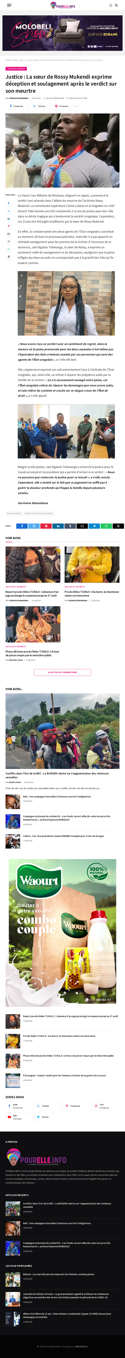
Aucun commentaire (55, 98)
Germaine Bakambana (18, 98)
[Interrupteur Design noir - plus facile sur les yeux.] (111, 5)
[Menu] (9, 5)
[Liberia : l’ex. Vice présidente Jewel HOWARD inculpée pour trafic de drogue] (13, 841)
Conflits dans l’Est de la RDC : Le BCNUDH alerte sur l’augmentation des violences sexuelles (57, 775)
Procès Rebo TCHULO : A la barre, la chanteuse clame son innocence (92, 593)
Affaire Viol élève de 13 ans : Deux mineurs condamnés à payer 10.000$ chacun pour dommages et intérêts (67, 1315)
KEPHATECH (81, 1346)
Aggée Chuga (15, 782)
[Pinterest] (9, 226)
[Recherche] (116, 5)
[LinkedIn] (9, 218)
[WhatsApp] (9, 249)
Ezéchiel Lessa (16, 660)
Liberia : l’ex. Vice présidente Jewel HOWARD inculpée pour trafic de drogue (63, 836)
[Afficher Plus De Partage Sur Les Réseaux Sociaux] (76, 106)
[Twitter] (9, 211)
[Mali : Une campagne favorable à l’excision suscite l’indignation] (13, 802)
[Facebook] (9, 203)
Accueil (9, 60)
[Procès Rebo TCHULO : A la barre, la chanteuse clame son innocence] (92, 565)
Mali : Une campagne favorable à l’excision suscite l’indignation (57, 796)
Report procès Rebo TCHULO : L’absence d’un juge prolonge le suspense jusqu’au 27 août (32, 593)
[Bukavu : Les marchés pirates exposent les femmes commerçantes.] (13, 1279)
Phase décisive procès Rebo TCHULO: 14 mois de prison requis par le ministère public (32, 653)
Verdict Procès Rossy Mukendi (39, 513)
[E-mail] (9, 234)
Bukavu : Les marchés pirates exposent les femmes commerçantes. (59, 1274)
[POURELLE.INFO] (62, 5)
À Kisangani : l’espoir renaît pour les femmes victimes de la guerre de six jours (64, 1075)
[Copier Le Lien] (9, 241)
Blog (15, 60)
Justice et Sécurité (16, 69)
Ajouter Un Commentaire (62, 672)
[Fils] (9, 256)
